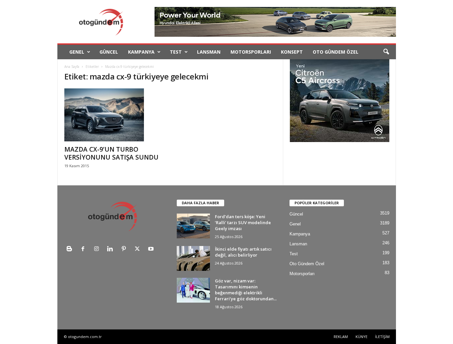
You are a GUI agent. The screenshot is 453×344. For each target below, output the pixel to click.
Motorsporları (250, 52)
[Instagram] (98, 249)
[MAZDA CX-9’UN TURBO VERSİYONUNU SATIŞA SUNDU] (114, 114)
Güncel (108, 52)
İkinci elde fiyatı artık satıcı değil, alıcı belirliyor (243, 252)
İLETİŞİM (382, 336)
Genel (76, 52)
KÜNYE (361, 336)
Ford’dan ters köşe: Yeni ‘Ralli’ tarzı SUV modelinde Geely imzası (243, 222)
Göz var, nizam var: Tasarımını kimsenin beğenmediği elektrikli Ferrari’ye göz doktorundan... (246, 290)
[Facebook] (84, 249)
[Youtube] (152, 249)
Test (176, 52)
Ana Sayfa (71, 66)
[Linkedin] (111, 249)
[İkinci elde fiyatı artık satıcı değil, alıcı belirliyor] (193, 258)
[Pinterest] (125, 249)
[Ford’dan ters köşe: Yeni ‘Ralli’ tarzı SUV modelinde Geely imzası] (193, 226)
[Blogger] (71, 249)
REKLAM (341, 336)
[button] (386, 52)
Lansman (209, 52)
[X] (139, 249)
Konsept (292, 52)
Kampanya (141, 52)
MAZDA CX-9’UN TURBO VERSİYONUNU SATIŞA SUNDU (111, 153)
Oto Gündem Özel (335, 52)
